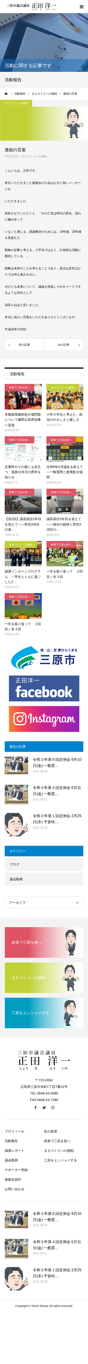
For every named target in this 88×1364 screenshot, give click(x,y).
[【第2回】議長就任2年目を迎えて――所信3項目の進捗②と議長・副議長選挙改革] (23, 501)
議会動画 (16, 879)
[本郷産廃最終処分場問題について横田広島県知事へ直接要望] (23, 397)
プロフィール (14, 1131)
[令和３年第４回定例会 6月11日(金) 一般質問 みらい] (16, 796)
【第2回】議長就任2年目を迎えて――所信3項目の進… (23, 524)
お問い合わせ (14, 1189)
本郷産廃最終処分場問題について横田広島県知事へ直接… (23, 420)
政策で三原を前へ (19, 387)
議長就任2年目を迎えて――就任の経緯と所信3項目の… (63, 524)
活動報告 (11, 1141)
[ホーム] (6, 94)
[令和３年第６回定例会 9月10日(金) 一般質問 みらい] (16, 768)
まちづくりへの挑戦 (34, 156)
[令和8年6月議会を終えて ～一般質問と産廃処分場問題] (65, 449)
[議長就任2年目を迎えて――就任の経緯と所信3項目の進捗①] (65, 501)
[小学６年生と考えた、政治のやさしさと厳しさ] (65, 397)
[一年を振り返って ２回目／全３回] (23, 606)
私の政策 (50, 1131)
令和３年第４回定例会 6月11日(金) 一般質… (57, 791)
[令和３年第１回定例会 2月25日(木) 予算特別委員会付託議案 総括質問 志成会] (16, 824)
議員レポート (14, 1150)
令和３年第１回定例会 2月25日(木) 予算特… (57, 819)
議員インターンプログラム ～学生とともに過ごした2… (23, 576)
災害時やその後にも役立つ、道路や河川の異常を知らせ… (23, 472)
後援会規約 (13, 1179)
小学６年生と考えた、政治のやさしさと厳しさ (64, 417)
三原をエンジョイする (60, 1160)
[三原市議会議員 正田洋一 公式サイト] (33, 6)
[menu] (81, 6)
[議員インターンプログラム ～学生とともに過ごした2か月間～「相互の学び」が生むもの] (23, 554)
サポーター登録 (16, 1170)
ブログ (14, 864)
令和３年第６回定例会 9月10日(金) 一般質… (57, 762)
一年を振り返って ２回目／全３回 (23, 626)
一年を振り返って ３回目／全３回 (64, 573)
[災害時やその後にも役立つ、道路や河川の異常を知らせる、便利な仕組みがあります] (23, 449)
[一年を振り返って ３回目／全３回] (65, 554)
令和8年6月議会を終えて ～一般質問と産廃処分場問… (65, 472)
